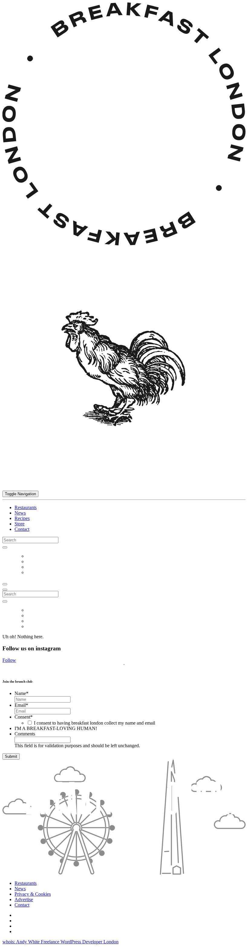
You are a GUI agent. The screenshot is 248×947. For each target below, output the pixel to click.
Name (21, 693)
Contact (22, 529)
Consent (24, 716)
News (20, 512)
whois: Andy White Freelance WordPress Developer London (60, 941)
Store (19, 523)
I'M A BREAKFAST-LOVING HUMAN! (56, 728)
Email (21, 705)
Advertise (24, 899)
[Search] (4, 547)
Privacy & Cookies (33, 894)
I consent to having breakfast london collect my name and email (94, 722)
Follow (9, 660)
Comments (25, 733)
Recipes (22, 518)
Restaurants (26, 507)
